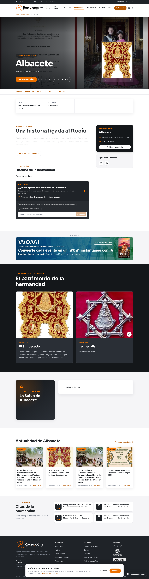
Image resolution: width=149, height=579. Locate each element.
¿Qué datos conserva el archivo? (29, 209)
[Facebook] (126, 1)
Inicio (41, 7)
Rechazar (103, 571)
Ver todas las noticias (123, 442)
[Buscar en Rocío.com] (132, 8)
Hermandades (79, 7)
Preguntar (81, 214)
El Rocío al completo (62, 557)
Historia (19, 92)
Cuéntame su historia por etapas (29, 204)
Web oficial (28, 79)
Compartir (48, 79)
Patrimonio (29, 92)
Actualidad (48, 92)
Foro (109, 7)
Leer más (36, 485)
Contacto (61, 92)
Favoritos (87, 554)
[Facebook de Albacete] (101, 163)
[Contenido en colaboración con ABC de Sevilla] (119, 559)
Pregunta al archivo (91, 546)
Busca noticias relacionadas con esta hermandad (59, 204)
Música (102, 7)
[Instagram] (132, 1)
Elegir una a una (47, 573)
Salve (39, 92)
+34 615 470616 (108, 141)
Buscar (86, 550)
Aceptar (115, 571)
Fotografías (91, 7)
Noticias (67, 7)
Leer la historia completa (27, 153)
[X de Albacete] (106, 163)
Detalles (56, 573)
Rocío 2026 (56, 7)
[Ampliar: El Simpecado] (44, 315)
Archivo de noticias (91, 557)
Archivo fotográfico (91, 561)
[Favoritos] (129, 8)
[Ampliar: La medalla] (104, 315)
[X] (129, 1)
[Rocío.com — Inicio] (27, 8)
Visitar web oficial (116, 147)
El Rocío (48, 7)
